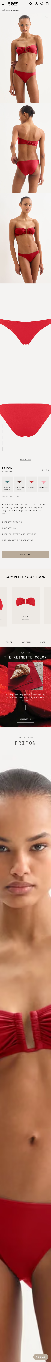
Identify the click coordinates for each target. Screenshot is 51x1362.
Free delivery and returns (19, 534)
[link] (36, 3)
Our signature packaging (17, 540)
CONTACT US (9, 528)
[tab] (9, 642)
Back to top (25, 460)
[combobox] (25, 554)
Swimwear (6, 10)
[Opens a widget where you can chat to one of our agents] (40, 1357)
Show (25, 616)
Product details (12, 522)
